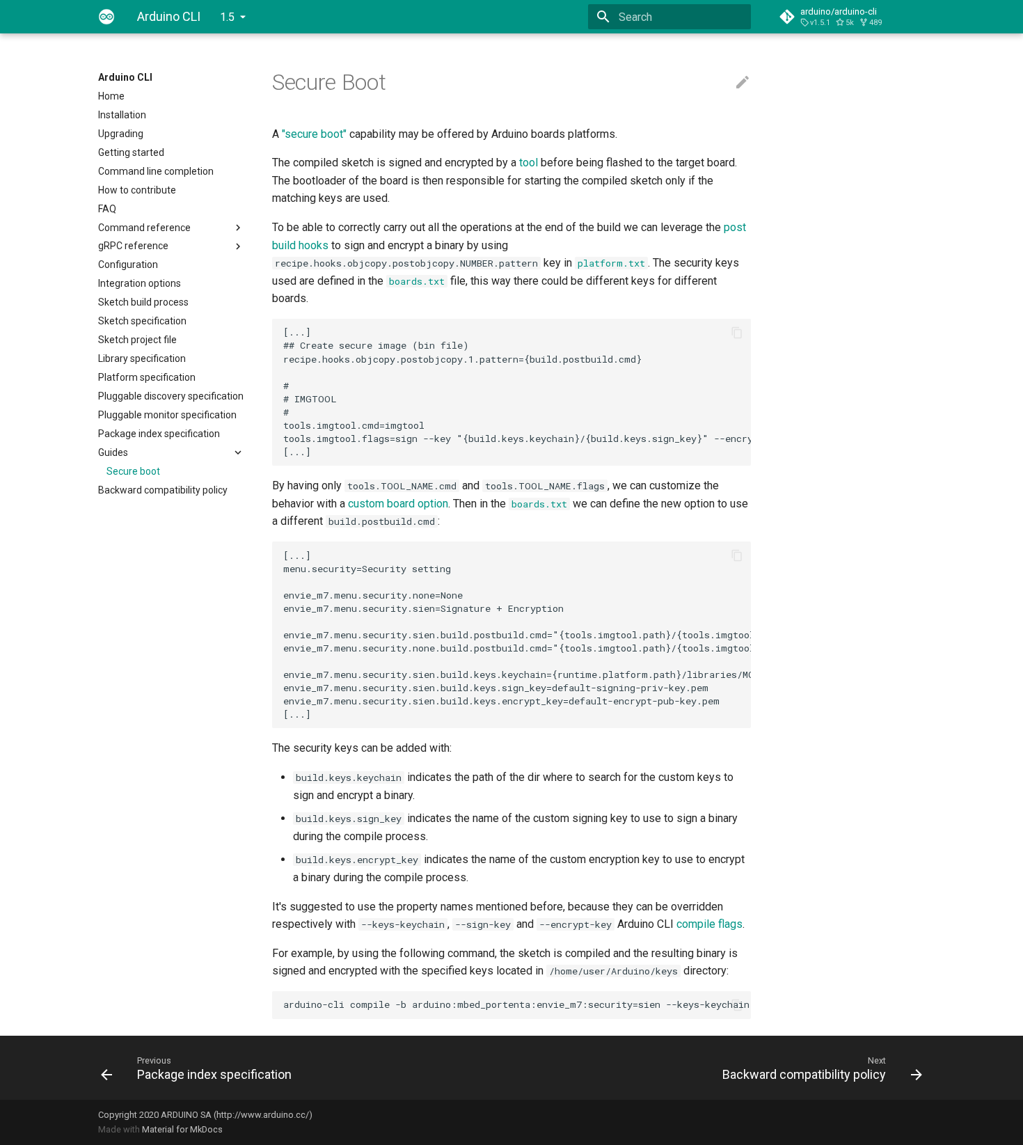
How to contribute (137, 190)
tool (528, 162)
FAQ (107, 208)
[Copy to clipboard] (737, 332)
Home (111, 96)
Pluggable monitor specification (167, 414)
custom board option (398, 503)
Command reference (144, 227)
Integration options (139, 283)
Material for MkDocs (182, 1129)
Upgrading (120, 133)
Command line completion (156, 171)
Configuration (128, 264)
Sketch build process (143, 302)
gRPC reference (133, 245)
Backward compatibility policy (163, 490)
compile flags (709, 924)
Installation (122, 114)
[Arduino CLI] (106, 17)
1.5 (227, 17)
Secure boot (133, 471)
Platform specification (147, 377)
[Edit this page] (742, 83)
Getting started (131, 152)
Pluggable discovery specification (171, 396)
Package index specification (159, 433)
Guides (113, 452)
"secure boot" (314, 134)
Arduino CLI (125, 77)
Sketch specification (142, 320)
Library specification (142, 358)
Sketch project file (137, 339)
